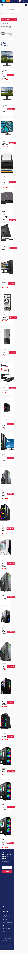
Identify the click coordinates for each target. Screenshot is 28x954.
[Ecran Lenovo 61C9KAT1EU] (7, 128)
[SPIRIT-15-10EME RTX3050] (5, 616)
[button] (26, 5)
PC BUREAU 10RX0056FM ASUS (5, 248)
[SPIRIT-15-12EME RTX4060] (5, 651)
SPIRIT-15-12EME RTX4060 (4, 666)
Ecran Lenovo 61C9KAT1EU (5, 143)
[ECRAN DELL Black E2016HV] (7, 93)
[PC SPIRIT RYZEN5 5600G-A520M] (7, 407)
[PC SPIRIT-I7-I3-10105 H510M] (5, 512)
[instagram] (6, 946)
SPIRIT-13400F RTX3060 (4, 597)
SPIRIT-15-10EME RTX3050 (4, 632)
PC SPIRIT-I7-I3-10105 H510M (3, 529)
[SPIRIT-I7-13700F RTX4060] (5, 791)
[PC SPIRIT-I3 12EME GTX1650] (7, 442)
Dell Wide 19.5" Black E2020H (4, 75)
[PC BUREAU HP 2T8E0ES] (7, 267)
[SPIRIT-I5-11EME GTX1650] (5, 721)
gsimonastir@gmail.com (8, 922)
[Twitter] (2, 946)
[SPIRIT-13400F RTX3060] (5, 581)
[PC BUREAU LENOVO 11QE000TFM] (7, 302)
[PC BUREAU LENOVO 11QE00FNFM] (7, 337)
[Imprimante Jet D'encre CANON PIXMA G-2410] (7, 163)
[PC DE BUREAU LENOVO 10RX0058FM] (7, 372)
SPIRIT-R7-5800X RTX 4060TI (3, 843)
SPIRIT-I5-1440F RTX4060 (4, 771)
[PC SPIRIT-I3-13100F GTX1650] (5, 477)
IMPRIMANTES (4, 175)
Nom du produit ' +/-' (6, 34)
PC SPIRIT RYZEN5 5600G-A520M (4, 424)
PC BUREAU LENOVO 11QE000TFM (5, 317)
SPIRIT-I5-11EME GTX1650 (4, 736)
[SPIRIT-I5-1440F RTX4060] (5, 756)
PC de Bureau (4, 70)
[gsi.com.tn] (2, 5)
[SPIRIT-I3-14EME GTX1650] (5, 686)
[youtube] (9, 946)
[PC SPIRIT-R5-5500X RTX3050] (5, 546)
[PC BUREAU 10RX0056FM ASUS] (7, 232)
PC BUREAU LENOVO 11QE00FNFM (5, 352)
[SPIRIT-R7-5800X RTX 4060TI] (5, 826)
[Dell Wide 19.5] (7, 58)
